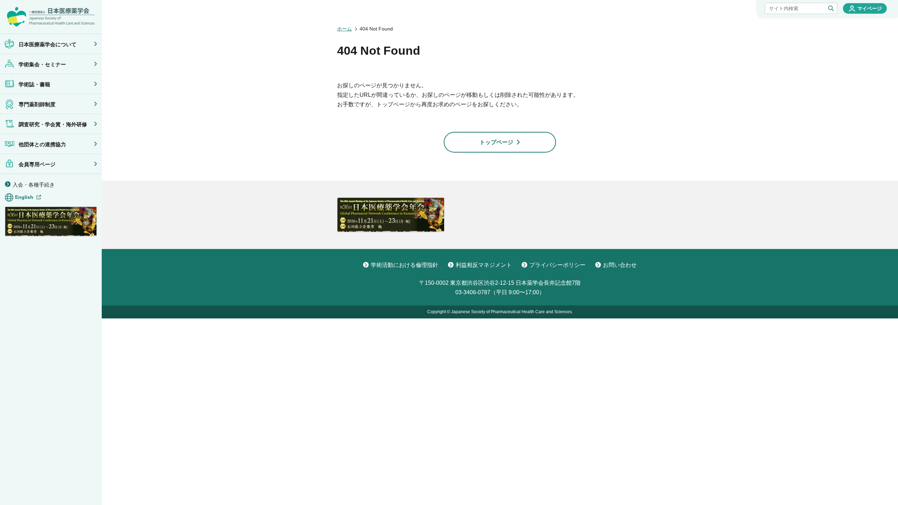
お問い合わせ (620, 265)
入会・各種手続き (34, 185)
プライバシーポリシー (557, 265)
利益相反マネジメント (484, 265)
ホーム (344, 29)
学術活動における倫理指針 (404, 265)
